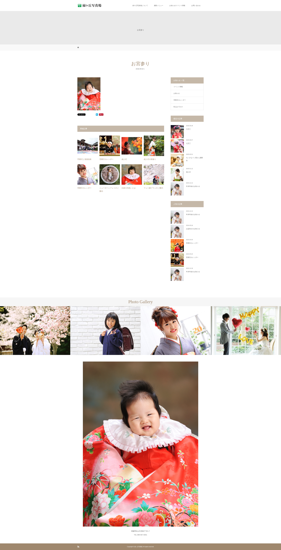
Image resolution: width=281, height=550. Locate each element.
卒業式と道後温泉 (84, 159)
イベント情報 (178, 87)
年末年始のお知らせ (193, 186)
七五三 (188, 129)
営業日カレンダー (106, 159)
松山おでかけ (178, 107)
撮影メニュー (158, 5)
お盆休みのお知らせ (193, 229)
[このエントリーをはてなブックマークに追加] (97, 115)
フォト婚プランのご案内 (153, 188)
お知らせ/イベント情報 (177, 5)
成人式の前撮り (150, 159)
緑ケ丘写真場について (140, 5)
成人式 (124, 159)
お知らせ (177, 93)
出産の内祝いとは (129, 188)
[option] (35, 330)
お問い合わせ (196, 5)
